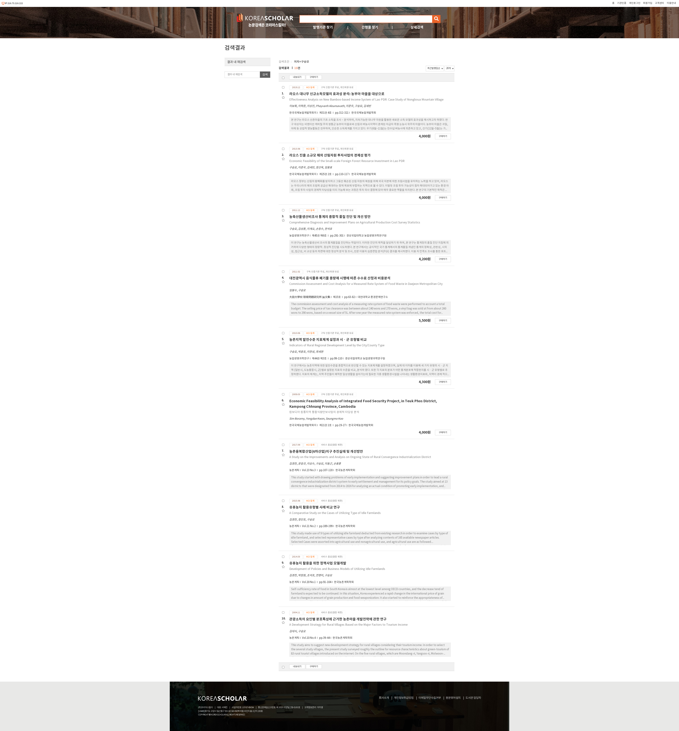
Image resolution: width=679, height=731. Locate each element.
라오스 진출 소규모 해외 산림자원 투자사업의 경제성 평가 (330, 155)
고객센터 (659, 3)
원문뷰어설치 (453, 697)
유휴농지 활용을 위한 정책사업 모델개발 (317, 563)
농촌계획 (294, 470)
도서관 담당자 (473, 697)
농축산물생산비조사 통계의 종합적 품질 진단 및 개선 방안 (330, 217)
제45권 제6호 (319, 235)
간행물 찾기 (370, 27)
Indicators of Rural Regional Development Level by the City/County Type (336, 345)
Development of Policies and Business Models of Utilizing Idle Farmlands (337, 569)
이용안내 (671, 3)
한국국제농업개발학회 (363, 112)
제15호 (337, 297)
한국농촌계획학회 (345, 470)
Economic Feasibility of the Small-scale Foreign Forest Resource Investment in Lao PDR (347, 161)
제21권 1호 (325, 425)
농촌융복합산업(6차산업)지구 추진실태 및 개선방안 (326, 452)
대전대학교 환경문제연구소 (373, 297)
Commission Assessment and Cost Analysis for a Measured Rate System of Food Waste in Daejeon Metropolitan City (366, 284)
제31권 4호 (325, 112)
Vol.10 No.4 (309, 637)
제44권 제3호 (319, 358)
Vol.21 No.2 (309, 526)
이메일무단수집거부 (430, 697)
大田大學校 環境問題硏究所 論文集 (309, 297)
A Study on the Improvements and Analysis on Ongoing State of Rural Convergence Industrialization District (360, 457)
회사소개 (384, 697)
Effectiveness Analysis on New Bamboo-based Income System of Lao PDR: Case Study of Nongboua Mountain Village (366, 99)
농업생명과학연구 (299, 235)
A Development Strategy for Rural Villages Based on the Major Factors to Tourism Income (348, 624)
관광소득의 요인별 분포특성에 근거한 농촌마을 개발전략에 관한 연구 (338, 619)
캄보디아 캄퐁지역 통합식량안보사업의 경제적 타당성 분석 (324, 412)
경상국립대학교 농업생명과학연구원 (366, 235)
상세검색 (417, 27)
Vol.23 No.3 (309, 470)
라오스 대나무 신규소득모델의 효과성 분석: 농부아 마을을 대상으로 (336, 94)
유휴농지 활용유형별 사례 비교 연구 (314, 507)
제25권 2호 (325, 174)
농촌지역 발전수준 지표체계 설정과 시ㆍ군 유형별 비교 (328, 340)
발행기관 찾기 (323, 27)
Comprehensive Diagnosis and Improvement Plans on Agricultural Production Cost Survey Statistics (354, 222)
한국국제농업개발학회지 (303, 112)
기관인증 (621, 3)
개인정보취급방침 (404, 697)
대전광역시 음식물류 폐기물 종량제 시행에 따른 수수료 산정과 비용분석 (339, 278)
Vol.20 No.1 (309, 582)
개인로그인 (634, 3)
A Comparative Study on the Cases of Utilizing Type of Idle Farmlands (335, 513)
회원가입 (647, 3)
